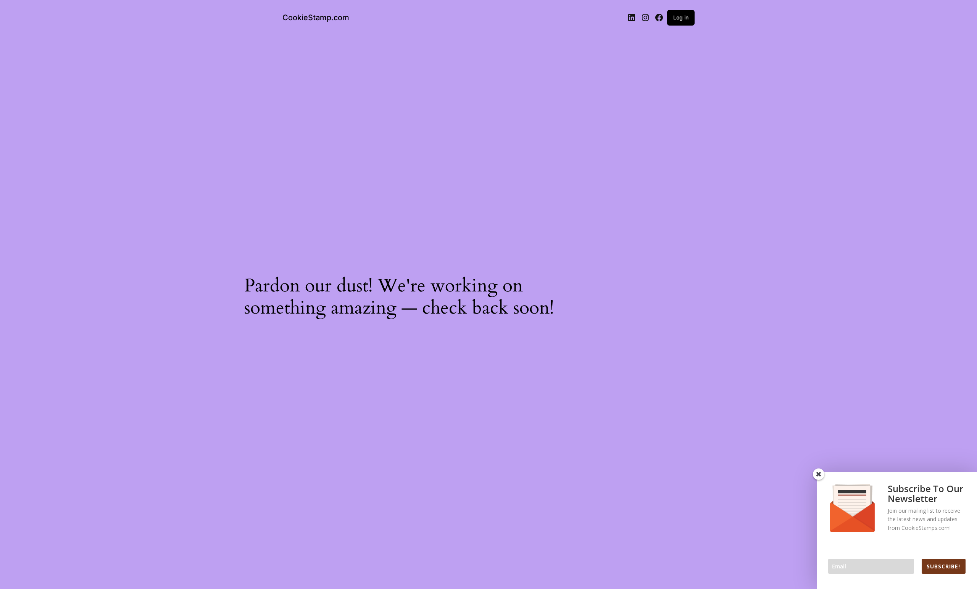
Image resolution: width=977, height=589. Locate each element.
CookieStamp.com (315, 17)
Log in (680, 17)
